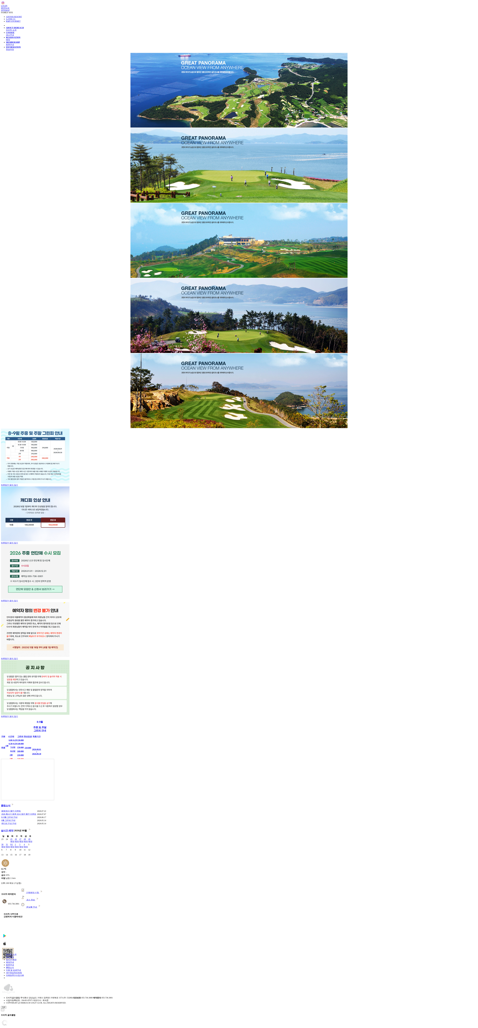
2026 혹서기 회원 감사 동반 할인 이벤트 (18, 814)
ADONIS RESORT (14, 17)
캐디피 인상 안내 (8, 823)
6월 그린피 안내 (8, 820)
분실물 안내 (31, 907)
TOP (3, 1007)
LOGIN (4, 6)
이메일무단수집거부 (15, 975)
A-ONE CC (11, 19)
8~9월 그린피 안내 (9, 817)
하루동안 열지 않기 (9, 485)
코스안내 (10, 957)
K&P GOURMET (13, 21)
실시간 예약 (7, 830)
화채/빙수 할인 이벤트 (11, 811)
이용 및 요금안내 (13, 970)
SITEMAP (5, 10)
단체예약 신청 (32, 893)
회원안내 (10, 965)
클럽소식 (5, 805)
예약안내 (10, 962)
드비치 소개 (11, 954)
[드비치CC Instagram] (3, 3)
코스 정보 (30, 900)
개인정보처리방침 (14, 973)
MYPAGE (5, 8)
